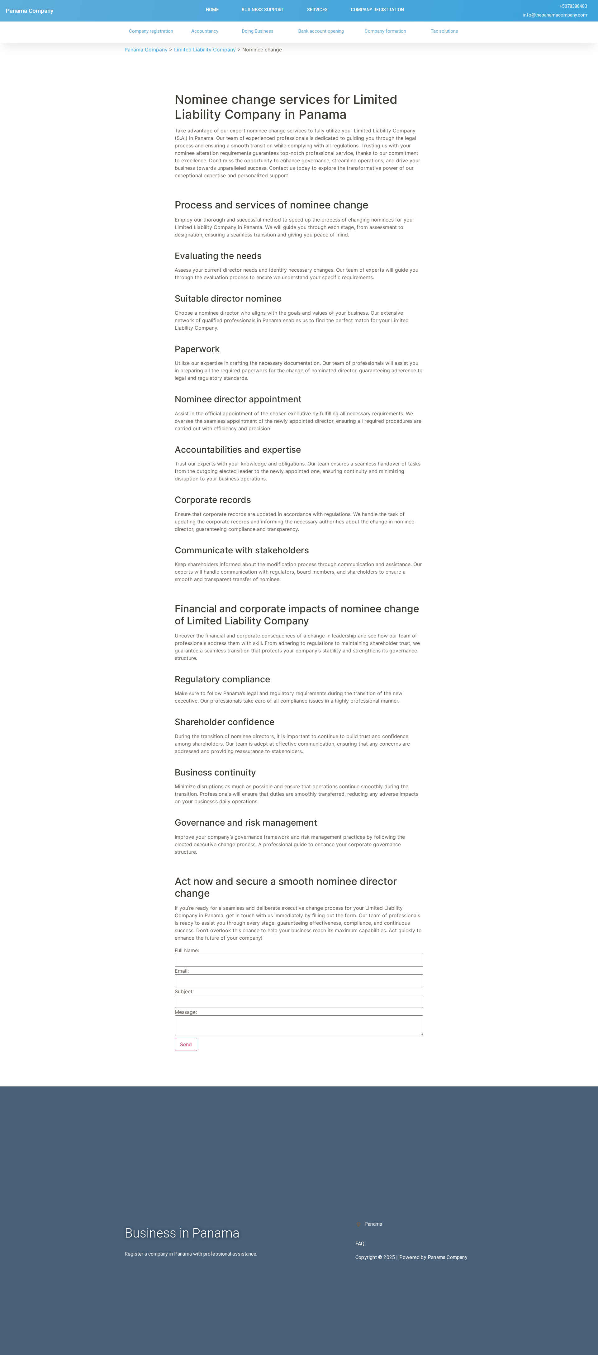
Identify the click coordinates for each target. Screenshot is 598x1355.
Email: (182, 970)
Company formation (385, 31)
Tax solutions (444, 31)
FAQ (359, 1244)
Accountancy (204, 31)
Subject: (184, 991)
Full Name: (187, 950)
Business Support (263, 9)
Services (317, 9)
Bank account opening (321, 31)
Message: (186, 1011)
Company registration (151, 31)
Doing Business (257, 31)
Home (212, 9)
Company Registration (377, 9)
